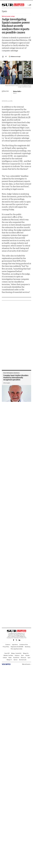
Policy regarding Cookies (16, 649)
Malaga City (26, 653)
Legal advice (15, 644)
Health (10, 657)
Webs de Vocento (26, 664)
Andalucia (17, 655)
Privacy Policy (6, 646)
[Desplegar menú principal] (30, 5)
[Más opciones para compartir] (6, 56)
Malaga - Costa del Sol (16, 653)
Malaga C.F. (9, 659)
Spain (4, 11)
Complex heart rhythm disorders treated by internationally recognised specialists (15, 377)
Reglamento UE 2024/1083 (17, 646)
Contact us (7, 644)
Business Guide (22, 659)
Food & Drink (16, 657)
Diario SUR (7, 653)
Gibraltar (27, 655)
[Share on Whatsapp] (3, 56)
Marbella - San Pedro (8, 655)
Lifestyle (5, 657)
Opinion (16, 659)
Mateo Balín (17, 91)
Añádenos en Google (15, 56)
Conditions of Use (23, 644)
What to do (23, 657)
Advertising (27, 646)
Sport (29, 657)
